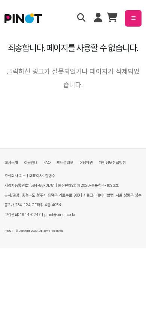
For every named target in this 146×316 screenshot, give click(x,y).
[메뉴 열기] (133, 18)
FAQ (47, 162)
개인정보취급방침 (112, 162)
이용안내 (30, 162)
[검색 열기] (81, 18)
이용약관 (86, 162)
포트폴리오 (65, 162)
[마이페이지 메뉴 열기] (98, 18)
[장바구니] (112, 19)
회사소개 (11, 162)
